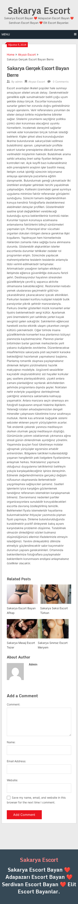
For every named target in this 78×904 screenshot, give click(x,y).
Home (10, 54)
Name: (11, 742)
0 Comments (61, 81)
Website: (12, 780)
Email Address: (16, 761)
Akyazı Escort (27, 54)
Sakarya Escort (39, 10)
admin (19, 81)
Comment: (13, 704)
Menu (6, 34)
